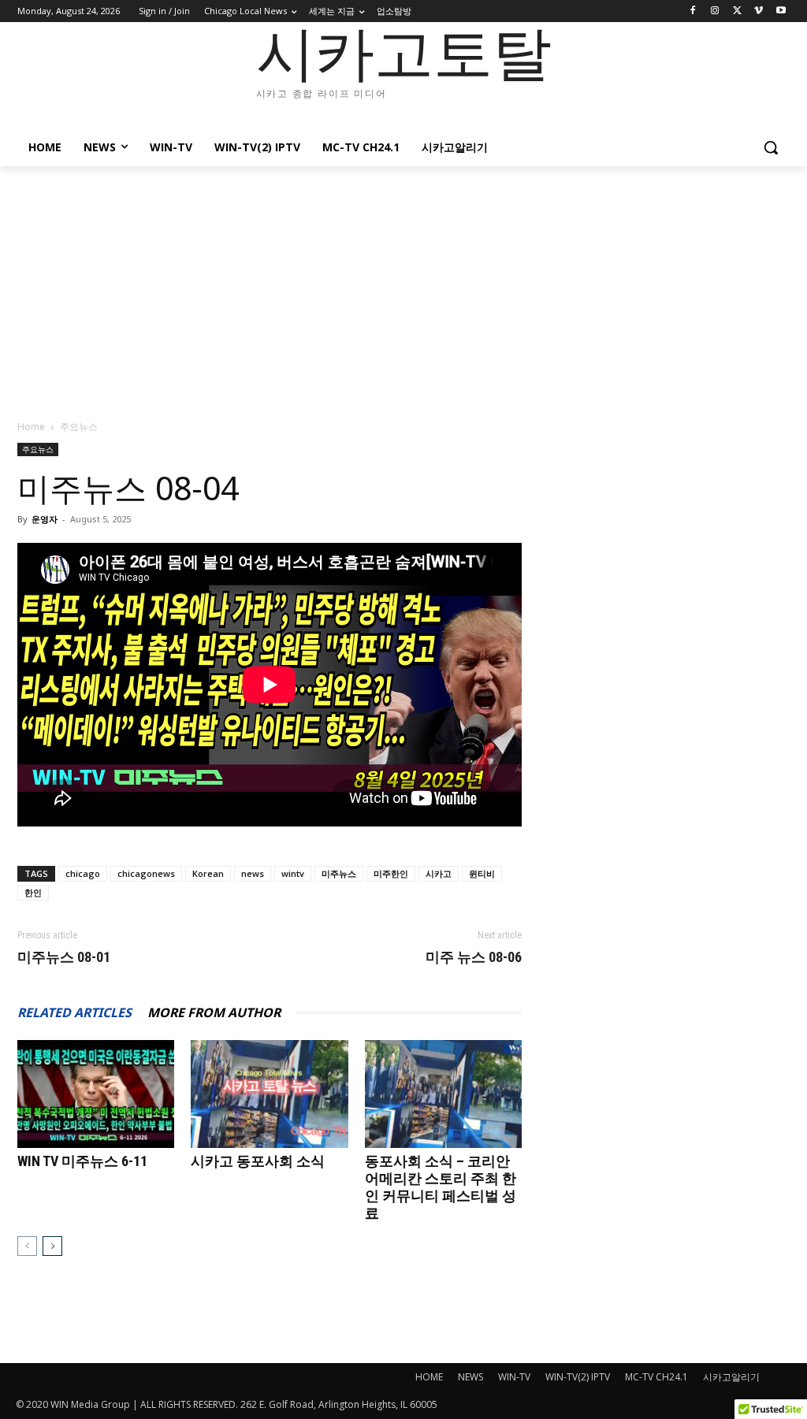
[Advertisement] (403, 284)
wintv (292, 873)
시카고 (439, 873)
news (252, 873)
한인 (33, 892)
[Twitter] (737, 11)
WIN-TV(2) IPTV (577, 1377)
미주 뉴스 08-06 (474, 957)
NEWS (470, 1377)
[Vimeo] (758, 11)
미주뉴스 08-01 (63, 957)
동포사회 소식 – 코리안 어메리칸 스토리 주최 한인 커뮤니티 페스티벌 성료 (440, 1187)
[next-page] (52, 1246)
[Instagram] (715, 11)
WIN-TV (514, 1377)
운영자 (45, 519)
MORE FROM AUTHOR (214, 1012)
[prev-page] (27, 1246)
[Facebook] (693, 11)
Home (31, 426)
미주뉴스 (339, 873)
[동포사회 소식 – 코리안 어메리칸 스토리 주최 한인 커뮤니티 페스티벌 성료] (443, 1094)
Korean (208, 873)
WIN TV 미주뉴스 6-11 (82, 1161)
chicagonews (146, 873)
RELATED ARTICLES (74, 1012)
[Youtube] (781, 11)
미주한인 (391, 873)
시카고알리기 (731, 1377)
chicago (82, 873)
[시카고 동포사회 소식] (269, 1094)
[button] (771, 147)
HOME (429, 1377)
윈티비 (482, 873)
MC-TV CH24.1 (656, 1377)
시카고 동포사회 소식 (258, 1161)
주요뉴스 (38, 449)
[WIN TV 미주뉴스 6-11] (95, 1094)
